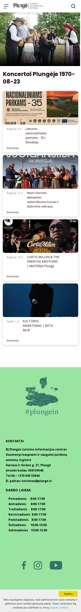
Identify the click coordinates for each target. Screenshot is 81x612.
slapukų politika (59, 607)
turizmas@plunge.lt (36, 481)
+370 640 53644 (29, 476)
